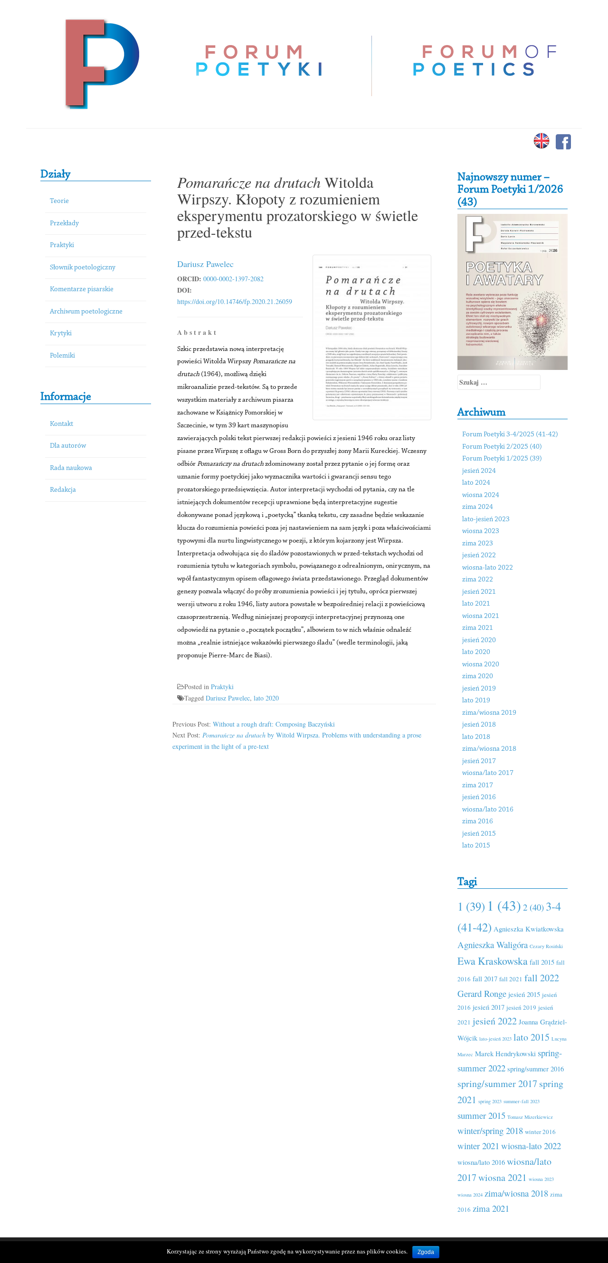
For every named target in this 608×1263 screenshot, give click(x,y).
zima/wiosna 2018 (489, 749)
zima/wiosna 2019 (489, 713)
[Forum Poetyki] (101, 62)
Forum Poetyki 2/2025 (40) (502, 447)
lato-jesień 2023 (486, 519)
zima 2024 (477, 507)
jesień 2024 (479, 471)
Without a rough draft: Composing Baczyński (274, 723)
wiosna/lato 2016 (487, 809)
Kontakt (61, 424)
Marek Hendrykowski (505, 1053)
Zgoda (426, 1252)
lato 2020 (266, 697)
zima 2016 (477, 821)
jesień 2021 (479, 592)
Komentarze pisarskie (82, 289)
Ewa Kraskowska (492, 961)
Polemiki (62, 356)
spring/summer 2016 (535, 1068)
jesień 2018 (479, 724)
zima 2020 (477, 676)
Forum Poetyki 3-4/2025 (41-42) (510, 434)
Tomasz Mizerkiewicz (530, 1117)
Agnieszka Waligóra (492, 944)
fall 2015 (542, 962)
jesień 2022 (479, 555)
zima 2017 (477, 785)
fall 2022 (541, 977)
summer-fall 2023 (522, 1101)
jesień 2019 (479, 688)
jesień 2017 (479, 761)
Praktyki (62, 245)
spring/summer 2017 (497, 1083)
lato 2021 (476, 604)
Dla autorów (68, 446)
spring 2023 (490, 1101)
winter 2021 (478, 1146)
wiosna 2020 (480, 664)
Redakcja (63, 490)
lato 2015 (476, 845)
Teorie (59, 201)
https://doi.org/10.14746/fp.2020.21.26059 (234, 301)
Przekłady (64, 223)
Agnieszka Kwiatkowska (529, 928)
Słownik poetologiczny (82, 267)
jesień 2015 (479, 834)
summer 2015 (481, 1115)
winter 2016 (540, 1131)
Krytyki (61, 333)
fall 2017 (485, 978)
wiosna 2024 (480, 495)
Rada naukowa (71, 468)
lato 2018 (476, 737)
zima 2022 (477, 579)
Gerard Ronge (481, 993)
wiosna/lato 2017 (487, 773)
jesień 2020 (479, 640)
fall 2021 (510, 979)
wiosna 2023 (480, 531)
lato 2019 (476, 700)
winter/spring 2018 (490, 1130)
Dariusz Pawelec (205, 263)
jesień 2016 (479, 797)
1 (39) (471, 906)
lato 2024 (476, 483)
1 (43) (504, 905)
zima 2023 (477, 543)
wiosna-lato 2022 (487, 568)
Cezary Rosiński (546, 946)
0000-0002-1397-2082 (233, 278)
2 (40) (533, 907)
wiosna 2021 (480, 616)
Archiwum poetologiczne (86, 311)
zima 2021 (477, 628)
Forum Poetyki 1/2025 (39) (502, 458)
